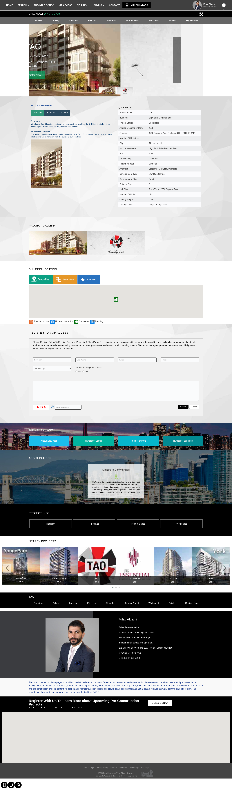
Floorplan (111, 20)
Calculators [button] (139, 5)
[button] (116, 299)
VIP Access (65, 5)
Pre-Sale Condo (44, 5)
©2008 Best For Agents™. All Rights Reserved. (116, 773)
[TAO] (97, 566)
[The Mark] (173, 566)
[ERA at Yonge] (59, 566)
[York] (211, 566)
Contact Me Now (160, 703)
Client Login (134, 768)
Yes (86, 371)
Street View (68, 279)
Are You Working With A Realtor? (89, 368)
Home (9, 5)
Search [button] (23, 5)
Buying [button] (98, 5)
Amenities (92, 279)
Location (73, 20)
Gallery (56, 20)
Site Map (144, 768)
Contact (114, 5)
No (79, 371)
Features (50, 112)
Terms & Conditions (118, 768)
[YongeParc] (21, 566)
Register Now (192, 20)
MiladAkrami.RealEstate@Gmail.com (136, 632)
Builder (172, 20)
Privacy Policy (102, 768)
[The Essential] (135, 566)
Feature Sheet (132, 20)
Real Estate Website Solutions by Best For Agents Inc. (116, 776)
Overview (38, 20)
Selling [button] (82, 5)
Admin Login (88, 768)
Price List (92, 20)
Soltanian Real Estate (135, 637)
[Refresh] (52, 407)
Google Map (43, 279)
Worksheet (154, 20)
